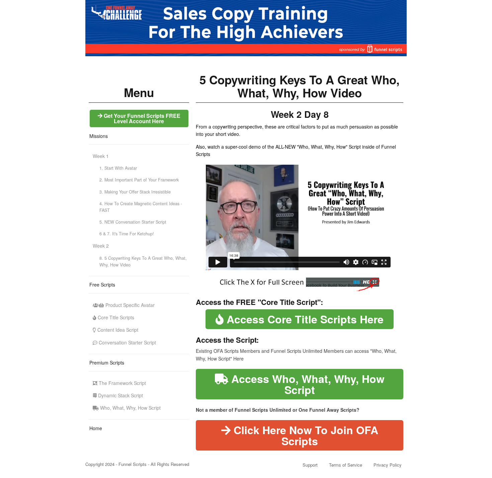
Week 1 (101, 156)
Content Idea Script (117, 329)
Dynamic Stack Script (120, 395)
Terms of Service (345, 465)
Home (95, 428)
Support (310, 465)
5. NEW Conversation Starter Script (132, 222)
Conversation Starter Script (126, 342)
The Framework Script (121, 383)
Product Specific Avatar (129, 305)
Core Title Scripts (115, 317)
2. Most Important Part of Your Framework (139, 180)
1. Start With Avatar (118, 168)
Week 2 (101, 245)
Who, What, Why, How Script (130, 407)
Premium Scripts (106, 362)
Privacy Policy (388, 465)
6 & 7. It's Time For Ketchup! (126, 234)
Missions (98, 136)
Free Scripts (102, 284)
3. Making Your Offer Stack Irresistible (135, 192)
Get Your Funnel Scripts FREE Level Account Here (141, 118)
